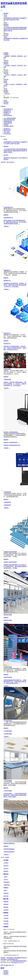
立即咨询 (3, 106)
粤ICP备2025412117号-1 (17, 962)
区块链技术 (7, 882)
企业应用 (6, 910)
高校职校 (6, 904)
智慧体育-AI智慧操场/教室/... (11, 432)
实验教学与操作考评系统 (10, 551)
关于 (12, 965)
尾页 (8, 857)
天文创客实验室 (8, 720)
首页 (8, 162)
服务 (7, 965)
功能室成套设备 (16, 29)
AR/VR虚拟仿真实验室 (10, 27)
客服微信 (6, 974)
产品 (4, 965)
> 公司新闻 (7, 65)
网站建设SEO (7, 129)
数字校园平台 (10, 957)
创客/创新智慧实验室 (21, 27)
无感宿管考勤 (7, 369)
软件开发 (6, 35)
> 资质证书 (13, 75)
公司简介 (6, 863)
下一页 (5, 857)
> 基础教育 (7, 56)
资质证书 (6, 865)
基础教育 (6, 901)
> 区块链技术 (18, 84)
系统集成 (6, 24)
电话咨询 (6, 972)
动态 (10, 965)
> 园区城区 (19, 56)
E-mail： (6, 941)
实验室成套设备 (8, 29)
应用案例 (6, 53)
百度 (25, 957)
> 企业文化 (19, 75)
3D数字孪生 (7, 885)
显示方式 (3, 136)
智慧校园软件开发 (19, 957)
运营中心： (7, 936)
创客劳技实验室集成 (9, 843)
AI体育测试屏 (7, 492)
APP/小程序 (7, 132)
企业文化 (6, 868)
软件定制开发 (7, 133)
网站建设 (6, 13)
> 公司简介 (7, 75)
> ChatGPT (12, 84)
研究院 (5, 81)
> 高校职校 (13, 56)
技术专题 (6, 923)
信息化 (5, 15)
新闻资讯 (6, 62)
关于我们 (6, 71)
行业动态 (6, 918)
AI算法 (5, 876)
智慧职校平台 (7, 333)
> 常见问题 (19, 65)
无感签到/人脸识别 (8, 126)
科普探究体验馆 (8, 667)
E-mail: (5, 955)
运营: (5, 950)
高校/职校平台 (17, 18)
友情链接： (4, 957)
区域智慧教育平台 (8, 18)
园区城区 (6, 907)
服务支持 (6, 874)
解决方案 (6, 898)
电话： (5, 929)
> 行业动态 (13, 65)
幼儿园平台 (8, 19)
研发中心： (7, 932)
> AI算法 (6, 84)
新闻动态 (6, 912)
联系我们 (6, 90)
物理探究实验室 (8, 614)
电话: (5, 943)
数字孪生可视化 (15, 19)
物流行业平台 (7, 130)
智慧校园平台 (4, 959)
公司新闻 (6, 915)
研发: (5, 946)
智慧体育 (22, 29)
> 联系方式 (7, 93)
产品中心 (12, 162)
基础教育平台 (24, 38)
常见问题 (6, 921)
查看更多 (6, 214)
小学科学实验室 (8, 780)
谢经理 (2, 968)
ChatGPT (6, 879)
